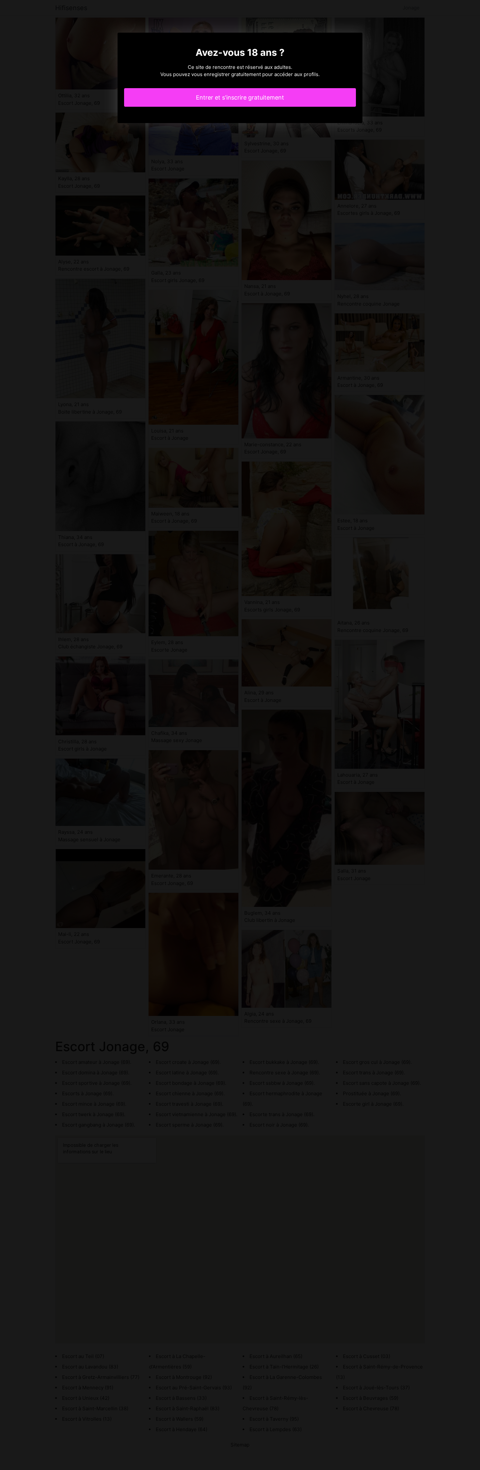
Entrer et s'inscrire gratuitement (240, 97)
